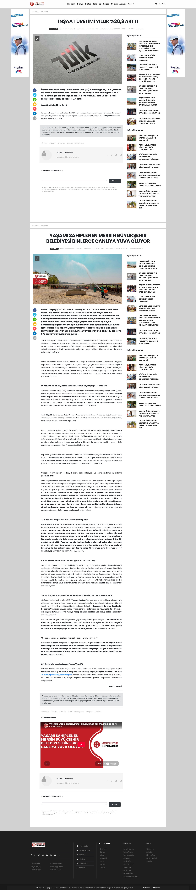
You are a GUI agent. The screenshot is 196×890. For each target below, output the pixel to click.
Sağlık (106, 4)
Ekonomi (71, 4)
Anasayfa (35, 11)
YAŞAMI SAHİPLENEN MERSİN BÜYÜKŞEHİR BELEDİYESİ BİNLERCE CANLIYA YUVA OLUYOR (148, 101)
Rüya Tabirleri (151, 858)
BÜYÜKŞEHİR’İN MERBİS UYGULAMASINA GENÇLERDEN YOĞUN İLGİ (149, 156)
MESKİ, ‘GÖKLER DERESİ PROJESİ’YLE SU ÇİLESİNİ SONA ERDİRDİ (148, 67)
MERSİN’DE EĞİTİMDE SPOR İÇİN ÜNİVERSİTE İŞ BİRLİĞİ (149, 166)
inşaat (108, 116)
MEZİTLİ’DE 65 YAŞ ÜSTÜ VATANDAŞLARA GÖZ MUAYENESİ (148, 137)
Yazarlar (82, 855)
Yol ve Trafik (128, 852)
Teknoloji (97, 4)
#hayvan (89, 711)
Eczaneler (127, 858)
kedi (100, 343)
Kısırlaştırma (59, 457)
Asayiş (122, 4)
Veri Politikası (36, 870)
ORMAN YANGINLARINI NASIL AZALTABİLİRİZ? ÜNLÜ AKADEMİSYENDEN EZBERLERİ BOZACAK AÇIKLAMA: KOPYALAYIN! (149, 46)
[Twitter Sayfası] (36, 855)
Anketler (149, 852)
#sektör (70, 143)
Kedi (51, 457)
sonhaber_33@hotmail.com (68, 157)
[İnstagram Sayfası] (40, 855)
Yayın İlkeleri (35, 867)
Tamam (157, 888)
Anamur (107, 454)
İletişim (82, 868)
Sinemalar (127, 867)
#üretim (52, 143)
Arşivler (82, 859)
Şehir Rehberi (128, 873)
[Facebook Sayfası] (32, 855)
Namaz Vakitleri (129, 855)
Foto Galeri (84, 846)
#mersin (54, 711)
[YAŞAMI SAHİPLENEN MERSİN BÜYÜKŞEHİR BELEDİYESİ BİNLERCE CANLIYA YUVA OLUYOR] (77, 279)
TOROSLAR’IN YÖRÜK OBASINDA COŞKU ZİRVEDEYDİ (147, 57)
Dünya (80, 4)
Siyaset (114, 4)
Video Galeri (84, 850)
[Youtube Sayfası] (44, 855)
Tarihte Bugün (128, 864)
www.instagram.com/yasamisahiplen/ (57, 674)
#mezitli (62, 711)
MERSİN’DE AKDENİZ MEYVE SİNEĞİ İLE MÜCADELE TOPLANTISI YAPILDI (149, 121)
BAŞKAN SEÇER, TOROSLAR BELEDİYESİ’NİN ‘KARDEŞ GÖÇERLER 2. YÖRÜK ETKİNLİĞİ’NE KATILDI (149, 78)
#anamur (45, 711)
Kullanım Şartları (56, 864)
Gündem (44, 225)
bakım (110, 533)
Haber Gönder (55, 870)
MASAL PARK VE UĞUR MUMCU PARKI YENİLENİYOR (150, 184)
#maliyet (61, 143)
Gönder (115, 181)
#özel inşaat (79, 143)
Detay (147, 888)
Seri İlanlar (127, 870)
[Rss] (52, 855)
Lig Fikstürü (127, 861)
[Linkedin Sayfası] (48, 855)
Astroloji (149, 861)
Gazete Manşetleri (130, 876)
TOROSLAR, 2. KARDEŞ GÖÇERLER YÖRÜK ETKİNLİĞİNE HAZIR (147, 147)
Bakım (72, 577)
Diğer (130, 4)
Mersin (86, 340)
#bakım (98, 711)
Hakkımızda (35, 864)
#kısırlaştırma (79, 711)
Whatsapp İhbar (56, 867)
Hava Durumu (128, 849)
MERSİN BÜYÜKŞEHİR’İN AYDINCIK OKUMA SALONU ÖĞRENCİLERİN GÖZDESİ (149, 175)
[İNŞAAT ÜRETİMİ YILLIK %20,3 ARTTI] (77, 59)
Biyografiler (150, 855)
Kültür (88, 4)
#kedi (69, 711)
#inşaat (44, 143)
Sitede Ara (150, 849)
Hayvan (54, 343)
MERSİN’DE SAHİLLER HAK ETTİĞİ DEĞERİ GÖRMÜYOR (149, 112)
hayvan (118, 364)
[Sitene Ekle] (60, 855)
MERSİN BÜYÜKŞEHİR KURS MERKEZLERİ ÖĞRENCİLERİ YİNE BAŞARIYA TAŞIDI (149, 193)
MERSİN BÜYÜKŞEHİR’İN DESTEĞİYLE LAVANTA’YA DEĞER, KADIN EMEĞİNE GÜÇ (149, 204)
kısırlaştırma (77, 442)
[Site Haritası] (56, 855)
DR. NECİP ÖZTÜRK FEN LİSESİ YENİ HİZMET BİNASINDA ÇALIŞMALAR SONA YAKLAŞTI (148, 89)
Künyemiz (83, 863)
